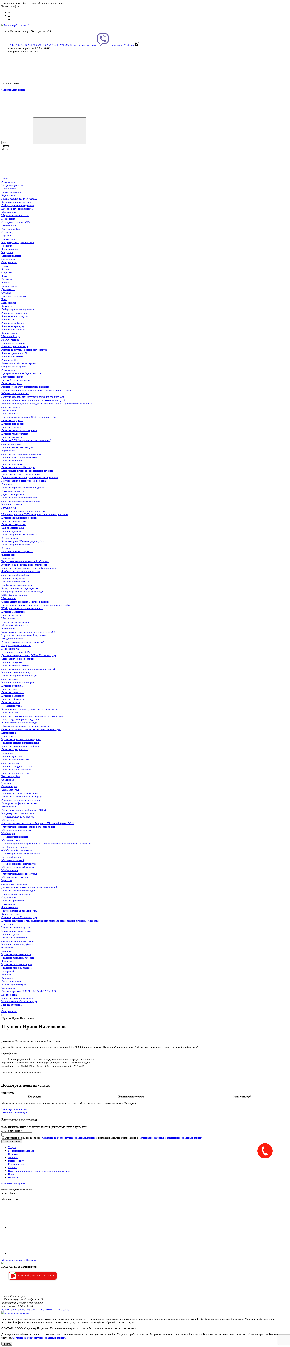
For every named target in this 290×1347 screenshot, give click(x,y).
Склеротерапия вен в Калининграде (22, 591)
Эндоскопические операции (17, 658)
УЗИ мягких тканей (12, 860)
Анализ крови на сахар (14, 346)
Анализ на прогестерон (14, 312)
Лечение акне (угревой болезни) (19, 497)
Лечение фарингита (12, 695)
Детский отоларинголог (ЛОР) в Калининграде (28, 655)
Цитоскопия (8, 904)
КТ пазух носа (9, 537)
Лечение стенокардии (13, 521)
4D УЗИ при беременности (16, 850)
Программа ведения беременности (21, 373)
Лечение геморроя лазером (16, 766)
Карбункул (7, 977)
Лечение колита (10, 762)
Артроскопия (8, 806)
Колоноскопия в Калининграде (19, 1001)
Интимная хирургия (13, 490)
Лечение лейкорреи (12, 423)
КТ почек (6, 547)
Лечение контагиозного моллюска (21, 500)
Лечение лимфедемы (13, 578)
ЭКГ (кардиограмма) (13, 527)
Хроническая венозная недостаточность (24, 564)
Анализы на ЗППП (12, 356)
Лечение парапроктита (14, 749)
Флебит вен (8, 554)
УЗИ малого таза (10, 840)
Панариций (8, 971)
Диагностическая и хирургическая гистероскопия (29, 477)
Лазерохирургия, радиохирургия (20, 719)
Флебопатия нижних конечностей (20, 571)
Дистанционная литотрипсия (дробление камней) (29, 887)
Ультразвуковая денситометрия (19, 873)
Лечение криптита (11, 756)
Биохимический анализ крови (18, 363)
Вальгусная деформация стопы (19, 803)
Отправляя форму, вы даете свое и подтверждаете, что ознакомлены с (103, 1137)
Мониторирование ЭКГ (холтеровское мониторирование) (34, 514)
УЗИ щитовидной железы (16, 830)
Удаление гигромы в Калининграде (21, 796)
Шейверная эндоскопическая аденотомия (25, 725)
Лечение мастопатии (13, 611)
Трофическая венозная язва (16, 584)
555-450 (32, 44)
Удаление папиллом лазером (17, 957)
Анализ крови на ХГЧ (14, 353)
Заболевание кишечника (15, 393)
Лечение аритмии (11, 531)
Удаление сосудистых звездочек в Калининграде (29, 568)
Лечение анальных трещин (16, 769)
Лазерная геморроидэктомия (17, 940)
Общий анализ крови (13, 366)
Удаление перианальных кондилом (21, 739)
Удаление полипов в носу (16, 672)
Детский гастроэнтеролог (16, 380)
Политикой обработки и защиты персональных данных (170, 1137)
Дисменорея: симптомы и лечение (21, 474)
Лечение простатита (13, 900)
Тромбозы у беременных (15, 581)
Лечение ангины (10, 712)
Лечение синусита (11, 662)
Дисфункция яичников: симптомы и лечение (27, 470)
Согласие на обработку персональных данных (68, 1137)
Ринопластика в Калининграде (19, 722)
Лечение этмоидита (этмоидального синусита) (28, 668)
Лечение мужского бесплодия (18, 890)
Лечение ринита (10, 702)
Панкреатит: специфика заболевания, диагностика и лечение (36, 390)
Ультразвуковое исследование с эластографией (28, 826)
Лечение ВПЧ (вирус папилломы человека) (26, 440)
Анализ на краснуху (12, 326)
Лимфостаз (7, 558)
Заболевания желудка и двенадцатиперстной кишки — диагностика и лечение (46, 403)
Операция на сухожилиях (16, 930)
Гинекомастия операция (15, 621)
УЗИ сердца (8, 833)
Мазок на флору (10, 336)
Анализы (6, 484)
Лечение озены (10, 678)
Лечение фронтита (12, 685)
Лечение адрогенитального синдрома (22, 487)
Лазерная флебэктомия (14, 937)
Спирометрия (9, 786)
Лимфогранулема (11, 443)
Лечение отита (9, 689)
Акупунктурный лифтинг (16, 645)
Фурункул (7, 947)
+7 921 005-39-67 (66, 44)
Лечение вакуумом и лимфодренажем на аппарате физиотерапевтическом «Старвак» (50, 920)
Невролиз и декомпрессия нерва (19, 793)
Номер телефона (11, 1130)
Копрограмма (9, 333)
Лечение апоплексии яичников (19, 457)
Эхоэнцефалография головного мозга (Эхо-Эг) (28, 631)
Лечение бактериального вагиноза (21, 453)
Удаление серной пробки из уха (19, 675)
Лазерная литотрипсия (14, 883)
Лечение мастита (11, 615)
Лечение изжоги (10, 406)
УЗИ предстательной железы (17, 867)
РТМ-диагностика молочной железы (22, 608)
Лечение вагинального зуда (17, 447)
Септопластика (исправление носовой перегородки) (31, 729)
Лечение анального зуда (15, 773)
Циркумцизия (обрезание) (16, 893)
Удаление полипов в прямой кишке (21, 746)
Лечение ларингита (12, 692)
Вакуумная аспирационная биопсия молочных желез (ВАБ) (35, 605)
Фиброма (6, 961)
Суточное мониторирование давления (23, 511)
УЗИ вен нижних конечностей (18, 863)
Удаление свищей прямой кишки (20, 742)
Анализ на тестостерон (14, 316)
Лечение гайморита (12, 699)
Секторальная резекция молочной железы (25, 601)
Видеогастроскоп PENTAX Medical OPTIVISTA (28, 991)
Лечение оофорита (12, 420)
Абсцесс (6, 974)
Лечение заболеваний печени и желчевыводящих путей (33, 400)
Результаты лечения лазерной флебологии (25, 561)
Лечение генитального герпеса (19, 430)
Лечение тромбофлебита (15, 574)
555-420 (42, 44)
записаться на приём (13, 89)
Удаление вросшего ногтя (16, 954)
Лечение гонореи (11, 427)
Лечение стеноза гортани (15, 665)
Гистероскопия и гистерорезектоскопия (23, 480)
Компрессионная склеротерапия (19, 588)
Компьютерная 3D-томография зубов (22, 541)
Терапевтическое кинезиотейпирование (24, 635)
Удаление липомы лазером (16, 964)
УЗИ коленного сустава (14, 877)
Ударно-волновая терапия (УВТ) (19, 910)
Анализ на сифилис (12, 322)
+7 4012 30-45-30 (17, 44)
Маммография (9, 618)
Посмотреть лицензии (14, 1109)
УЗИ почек (7, 820)
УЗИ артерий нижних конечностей (21, 853)
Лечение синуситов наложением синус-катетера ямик (32, 715)
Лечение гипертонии (13, 524)
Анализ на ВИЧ (10, 359)
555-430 (51, 44)
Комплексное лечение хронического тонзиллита (29, 709)
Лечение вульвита (11, 437)
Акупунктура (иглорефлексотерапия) (22, 642)
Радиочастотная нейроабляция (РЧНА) (23, 809)
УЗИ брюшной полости (14, 846)
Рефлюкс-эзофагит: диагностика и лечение (26, 386)
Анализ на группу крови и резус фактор (24, 349)
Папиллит (7, 752)
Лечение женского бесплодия (18, 467)
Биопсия (6, 951)
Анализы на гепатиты (14, 329)
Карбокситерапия (11, 914)
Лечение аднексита (12, 464)
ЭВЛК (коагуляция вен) (14, 595)
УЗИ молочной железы (14, 836)
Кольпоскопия (9, 413)
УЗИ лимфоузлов (11, 856)
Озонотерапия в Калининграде (19, 917)
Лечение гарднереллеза (14, 433)
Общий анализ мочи (13, 343)
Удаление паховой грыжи (16, 927)
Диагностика (8, 732)
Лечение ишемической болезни (19, 517)
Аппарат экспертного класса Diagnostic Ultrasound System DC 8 (37, 823)
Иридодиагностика (12, 638)
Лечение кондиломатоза (15, 759)
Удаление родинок (11, 504)
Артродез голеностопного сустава (20, 799)
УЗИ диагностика (11, 705)
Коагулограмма (10, 339)
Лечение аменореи (12, 460)
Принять (7, 1344)
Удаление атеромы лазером (16, 967)
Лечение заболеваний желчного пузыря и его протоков (33, 396)
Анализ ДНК (8, 319)
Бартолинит (8, 450)
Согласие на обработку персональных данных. (39, 1337)
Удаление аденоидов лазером (18, 682)
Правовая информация (14, 1112)
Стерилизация (9, 897)
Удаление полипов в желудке (18, 998)
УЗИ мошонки (9, 870)
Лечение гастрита (11, 383)
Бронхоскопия (9, 994)
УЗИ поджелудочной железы (17, 816)
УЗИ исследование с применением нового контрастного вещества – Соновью (46, 843)
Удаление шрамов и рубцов (17, 944)
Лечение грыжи (10, 934)
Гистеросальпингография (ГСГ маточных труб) (28, 416)
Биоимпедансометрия (13, 984)
